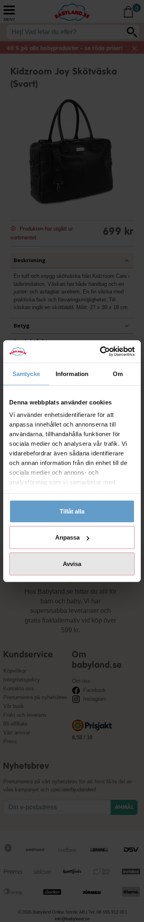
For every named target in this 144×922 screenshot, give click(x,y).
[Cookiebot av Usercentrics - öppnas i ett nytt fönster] (101, 351)
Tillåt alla (72, 511)
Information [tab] (72, 373)
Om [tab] (118, 373)
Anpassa (67, 537)
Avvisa (72, 563)
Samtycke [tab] (26, 373)
